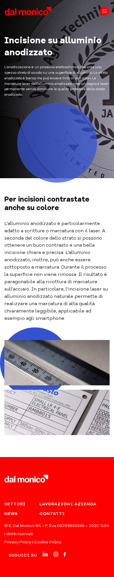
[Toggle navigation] (104, 11)
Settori (15, 504)
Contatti (52, 514)
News (11, 514)
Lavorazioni (56, 504)
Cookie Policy (47, 542)
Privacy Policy (18, 542)
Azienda (85, 504)
